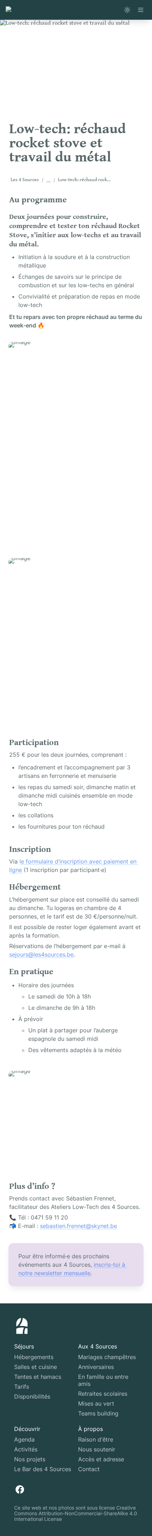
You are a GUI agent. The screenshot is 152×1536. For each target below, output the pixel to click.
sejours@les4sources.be (41, 954)
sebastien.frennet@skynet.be (78, 1225)
